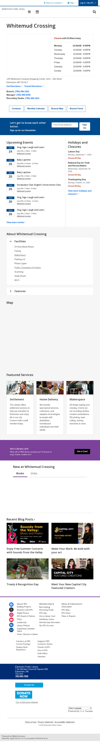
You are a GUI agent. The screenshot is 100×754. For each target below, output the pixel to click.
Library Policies (23, 625)
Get (15, 86)
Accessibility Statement (64, 722)
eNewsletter (67, 607)
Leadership (21, 622)
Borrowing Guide (46, 610)
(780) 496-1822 (22, 91)
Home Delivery (49, 399)
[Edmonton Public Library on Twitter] (11, 609)
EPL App (43, 613)
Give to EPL (43, 650)
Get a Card (82, 451)
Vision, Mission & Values (27, 634)
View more (15, 222)
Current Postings (23, 644)
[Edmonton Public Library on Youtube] (11, 620)
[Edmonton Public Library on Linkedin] (11, 625)
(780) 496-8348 (23, 95)
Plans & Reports (69, 616)
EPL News (66, 613)
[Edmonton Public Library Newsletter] (11, 630)
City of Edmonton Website (27, 702)
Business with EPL (25, 610)
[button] (53, 3)
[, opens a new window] (23, 698)
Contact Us (29, 685)
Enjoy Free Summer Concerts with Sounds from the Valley (25, 550)
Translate (89, 711)
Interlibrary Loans (46, 619)
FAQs (19, 619)
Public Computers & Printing (27, 268)
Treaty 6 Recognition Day (23, 584)
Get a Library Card (47, 616)
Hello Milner (43, 653)
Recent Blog (20, 519)
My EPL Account (46, 625)
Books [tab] (20, 473)
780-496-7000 (21, 676)
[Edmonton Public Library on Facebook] (11, 604)
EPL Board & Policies (26, 616)
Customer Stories (45, 644)
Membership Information (49, 622)
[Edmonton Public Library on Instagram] (11, 615)
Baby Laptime (24, 159)
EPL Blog (65, 610)
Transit (34, 86)
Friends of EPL (44, 647)
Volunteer (41, 656)
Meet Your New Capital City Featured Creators (68, 586)
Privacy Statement (45, 722)
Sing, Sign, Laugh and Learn (30, 147)
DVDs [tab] (34, 473)
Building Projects (24, 607)
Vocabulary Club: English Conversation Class (39, 184)
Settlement (17, 399)
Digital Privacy (23, 613)
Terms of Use (30, 722)
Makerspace (20, 255)
